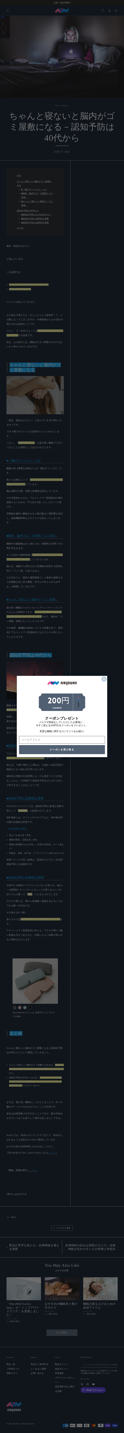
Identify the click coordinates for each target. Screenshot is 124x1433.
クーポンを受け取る (62, 749)
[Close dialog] (104, 679)
